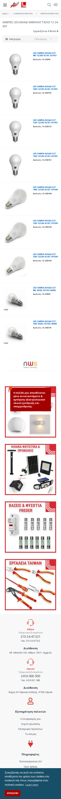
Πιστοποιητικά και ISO (30, 761)
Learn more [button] (31, 784)
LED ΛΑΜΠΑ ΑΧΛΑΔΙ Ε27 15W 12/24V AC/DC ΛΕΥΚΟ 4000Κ (45, 156)
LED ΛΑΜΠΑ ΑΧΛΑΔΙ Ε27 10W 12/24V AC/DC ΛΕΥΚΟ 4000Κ (45, 89)
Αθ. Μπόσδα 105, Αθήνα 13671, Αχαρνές (30, 652)
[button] (49, 4)
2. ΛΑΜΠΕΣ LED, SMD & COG (23, 14)
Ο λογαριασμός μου (30, 718)
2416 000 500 (30, 676)
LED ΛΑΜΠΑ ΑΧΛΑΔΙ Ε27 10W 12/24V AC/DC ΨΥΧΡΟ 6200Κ (45, 190)
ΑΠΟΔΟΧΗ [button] (12, 793)
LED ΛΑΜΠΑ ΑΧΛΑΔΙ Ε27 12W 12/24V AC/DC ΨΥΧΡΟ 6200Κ (45, 223)
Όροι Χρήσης (30, 766)
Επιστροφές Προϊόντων (30, 728)
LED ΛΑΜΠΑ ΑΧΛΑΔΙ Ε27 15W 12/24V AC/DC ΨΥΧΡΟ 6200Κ (45, 257)
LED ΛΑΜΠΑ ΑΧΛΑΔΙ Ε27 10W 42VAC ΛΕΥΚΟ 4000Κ (45, 322)
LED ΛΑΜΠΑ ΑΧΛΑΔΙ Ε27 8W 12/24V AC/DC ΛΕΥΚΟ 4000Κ (45, 55)
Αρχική (4, 14)
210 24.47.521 (30, 636)
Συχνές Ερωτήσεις (30, 723)
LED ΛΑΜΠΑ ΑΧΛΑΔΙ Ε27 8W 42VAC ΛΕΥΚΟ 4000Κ (44, 289)
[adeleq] (18, 5)
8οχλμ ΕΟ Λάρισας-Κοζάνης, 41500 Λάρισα (31, 692)
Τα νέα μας (30, 734)
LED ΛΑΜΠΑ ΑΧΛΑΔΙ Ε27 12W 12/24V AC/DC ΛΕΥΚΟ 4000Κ (45, 123)
